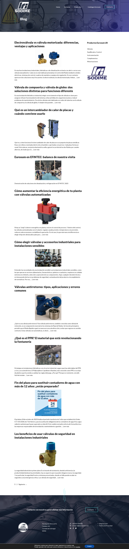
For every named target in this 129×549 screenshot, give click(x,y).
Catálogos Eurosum (94, 7)
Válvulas (90, 49)
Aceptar (89, 546)
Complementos (92, 58)
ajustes (78, 547)
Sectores (67, 7)
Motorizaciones (92, 61)
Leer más (58, 102)
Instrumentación (93, 55)
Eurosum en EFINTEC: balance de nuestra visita (44, 157)
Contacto (110, 7)
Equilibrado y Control (94, 52)
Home (58, 7)
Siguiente (23, 484)
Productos (77, 7)
